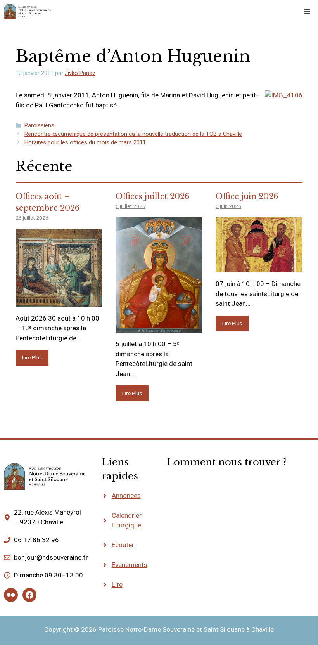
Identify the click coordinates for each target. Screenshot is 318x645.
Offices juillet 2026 (152, 196)
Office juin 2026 (247, 196)
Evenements (129, 565)
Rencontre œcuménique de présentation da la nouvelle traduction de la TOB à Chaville (133, 134)
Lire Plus (32, 357)
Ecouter (123, 545)
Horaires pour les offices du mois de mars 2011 (85, 142)
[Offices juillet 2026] (159, 327)
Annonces (126, 495)
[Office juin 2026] (259, 267)
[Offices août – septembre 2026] (59, 301)
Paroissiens (39, 125)
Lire (117, 584)
